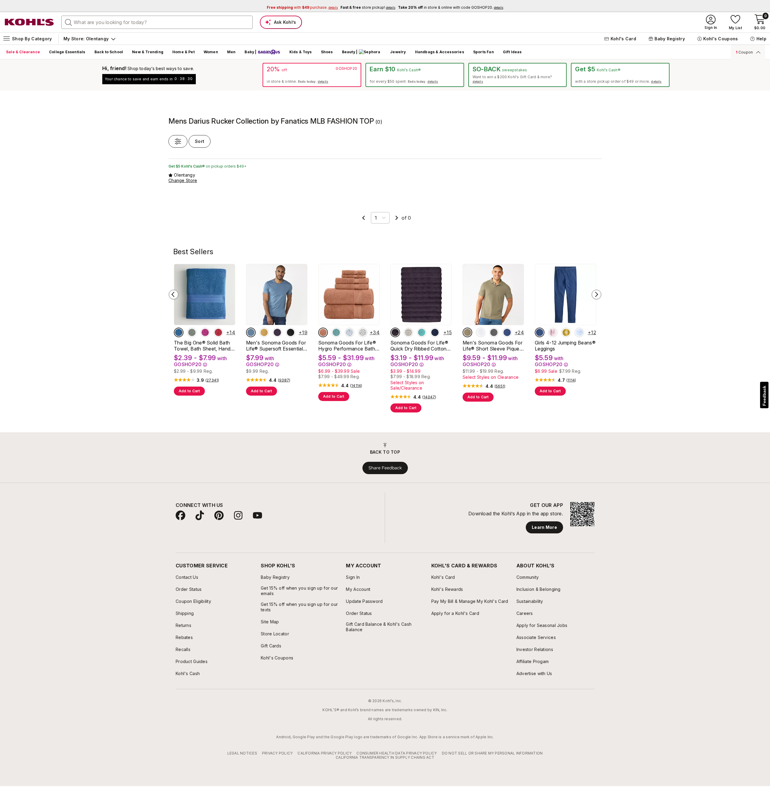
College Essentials (67, 52)
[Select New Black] (290, 332)
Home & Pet (183, 52)
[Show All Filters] (177, 141)
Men (231, 52)
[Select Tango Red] (218, 332)
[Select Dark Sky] (251, 332)
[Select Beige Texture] (467, 332)
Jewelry (398, 52)
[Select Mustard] (264, 332)
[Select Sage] (192, 332)
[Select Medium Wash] (539, 332)
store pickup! (367, 7)
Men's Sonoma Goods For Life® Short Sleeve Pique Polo (492, 346)
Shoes (327, 52)
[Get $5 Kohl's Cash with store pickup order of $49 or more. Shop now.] (620, 74)
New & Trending (147, 52)
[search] (68, 22)
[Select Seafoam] (422, 332)
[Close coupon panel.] (757, 52)
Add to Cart (189, 391)
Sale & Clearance (23, 52)
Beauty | (350, 52)
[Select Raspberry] (205, 332)
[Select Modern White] (480, 332)
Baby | (250, 52)
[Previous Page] (363, 218)
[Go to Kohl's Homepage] (29, 22)
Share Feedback (385, 467)
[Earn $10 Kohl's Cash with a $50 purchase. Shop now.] (415, 74)
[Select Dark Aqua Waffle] (336, 332)
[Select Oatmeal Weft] (408, 332)
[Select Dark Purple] (277, 332)
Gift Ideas (512, 52)
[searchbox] (157, 22)
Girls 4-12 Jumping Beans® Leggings (565, 346)
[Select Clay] (323, 332)
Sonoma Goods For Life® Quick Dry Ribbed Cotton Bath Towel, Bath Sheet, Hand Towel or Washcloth (419, 346)
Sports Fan (483, 52)
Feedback (764, 396)
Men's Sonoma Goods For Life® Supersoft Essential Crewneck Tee (276, 346)
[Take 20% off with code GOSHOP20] (312, 74)
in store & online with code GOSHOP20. (450, 7)
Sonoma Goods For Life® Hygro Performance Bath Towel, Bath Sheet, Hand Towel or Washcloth (347, 346)
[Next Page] (397, 218)
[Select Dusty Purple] (395, 332)
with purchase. (302, 7)
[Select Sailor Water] (507, 332)
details (323, 81)
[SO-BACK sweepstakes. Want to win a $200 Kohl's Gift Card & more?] (517, 74)
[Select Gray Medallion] (363, 332)
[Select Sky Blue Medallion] (349, 332)
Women (211, 52)
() (212, 380)
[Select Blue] (178, 332)
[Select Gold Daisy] (566, 332)
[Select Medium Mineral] (494, 332)
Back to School (108, 52)
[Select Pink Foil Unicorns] (553, 332)
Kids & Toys (300, 52)
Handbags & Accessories (439, 52)
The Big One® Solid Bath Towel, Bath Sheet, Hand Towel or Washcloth (202, 346)
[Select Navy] (435, 332)
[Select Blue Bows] (579, 332)
